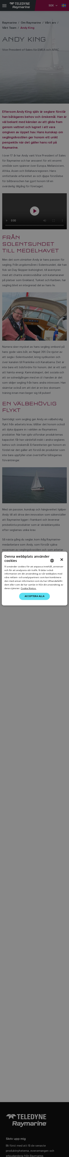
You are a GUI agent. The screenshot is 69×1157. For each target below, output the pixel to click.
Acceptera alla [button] (35, 596)
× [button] (61, 560)
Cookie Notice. (28, 588)
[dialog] (34, 578)
